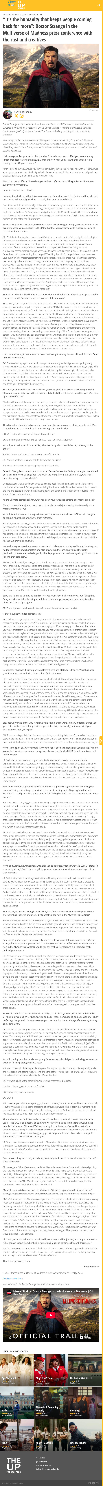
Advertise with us (43, 1465)
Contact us (40, 1458)
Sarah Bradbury (23, 112)
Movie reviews (35, 15)
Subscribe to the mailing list (47, 1469)
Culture (7, 15)
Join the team (41, 1461)
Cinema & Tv (19, 15)
